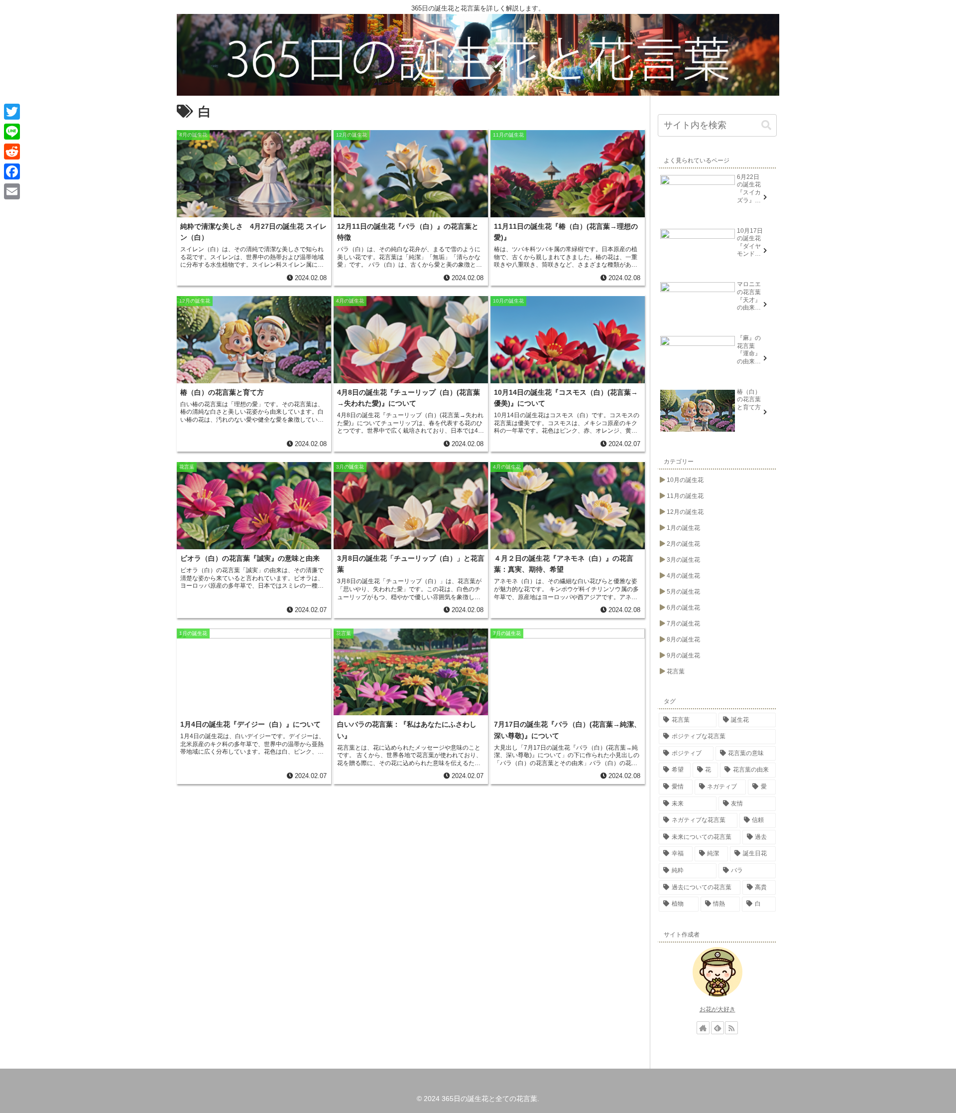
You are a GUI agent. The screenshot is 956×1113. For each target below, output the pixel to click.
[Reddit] (12, 151)
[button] (766, 125)
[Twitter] (12, 112)
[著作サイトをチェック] (703, 1027)
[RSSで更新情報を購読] (731, 1027)
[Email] (12, 191)
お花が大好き (717, 1009)
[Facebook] (12, 171)
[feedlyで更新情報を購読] (717, 1027)
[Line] (12, 132)
